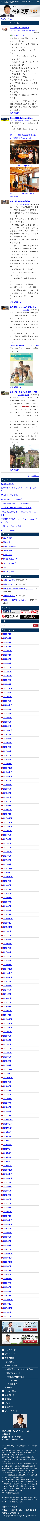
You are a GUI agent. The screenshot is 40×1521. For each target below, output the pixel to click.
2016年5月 (7, 898)
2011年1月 (7, 1166)
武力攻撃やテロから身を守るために (24, 307)
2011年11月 (7, 1124)
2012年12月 (8, 1069)
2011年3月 (7, 1157)
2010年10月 (8, 1178)
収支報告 (13, 1384)
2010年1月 (7, 1216)
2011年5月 (7, 1149)
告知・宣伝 (25, 30)
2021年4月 (7, 697)
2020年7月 (7, 718)
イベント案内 (10, 1391)
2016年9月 (7, 881)
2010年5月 (7, 1199)
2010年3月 (7, 1208)
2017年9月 (7, 831)
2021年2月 (7, 701)
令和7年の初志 (9, 584)
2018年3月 (7, 806)
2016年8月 (7, 885)
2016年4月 (7, 902)
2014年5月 (7, 998)
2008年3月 (7, 1287)
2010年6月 (7, 1195)
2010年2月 (7, 1212)
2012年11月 (8, 1074)
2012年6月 (7, 1094)
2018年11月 (8, 772)
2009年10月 (8, 1224)
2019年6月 (7, 743)
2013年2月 (7, 1061)
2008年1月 (7, 1295)
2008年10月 (8, 1262)
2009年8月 (7, 1233)
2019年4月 (7, 751)
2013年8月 (7, 1036)
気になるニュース (10, 559)
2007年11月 (8, 1304)
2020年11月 (8, 705)
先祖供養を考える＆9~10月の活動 (23, 392)
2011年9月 (7, 1132)
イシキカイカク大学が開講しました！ (16, 508)
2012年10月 (8, 1078)
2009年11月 (8, 1220)
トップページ (10, 1350)
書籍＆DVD (9, 1395)
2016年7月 (7, 889)
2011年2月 (7, 1161)
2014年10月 (8, 977)
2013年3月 (7, 1057)
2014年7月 (7, 990)
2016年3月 (7, 906)
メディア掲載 (11, 1366)
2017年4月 (7, 852)
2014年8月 (7, 986)
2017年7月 (7, 839)
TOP (3, 19)
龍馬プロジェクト (13, 1373)
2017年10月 (8, 826)
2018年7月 (7, 789)
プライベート (8, 551)
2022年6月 (7, 667)
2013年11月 (8, 1023)
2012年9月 (7, 1082)
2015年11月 (8, 923)
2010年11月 (8, 1174)
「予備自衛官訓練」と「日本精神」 (15, 503)
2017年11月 (8, 822)
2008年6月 (7, 1275)
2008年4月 (7, 1283)
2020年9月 (7, 709)
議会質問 (13, 1380)
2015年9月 (7, 931)
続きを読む (15, 113)
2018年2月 (7, 810)
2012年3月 (7, 1107)
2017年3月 (7, 856)
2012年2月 (7, 1111)
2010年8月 (7, 1187)
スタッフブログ (9, 563)
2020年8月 (7, 713)
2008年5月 (7, 1279)
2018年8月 (7, 785)
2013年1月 (7, 1065)
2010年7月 (7, 1191)
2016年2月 (7, 910)
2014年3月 (7, 1007)
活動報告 (27, 120)
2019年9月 (7, 734)
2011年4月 (7, 1153)
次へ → (36, 476)
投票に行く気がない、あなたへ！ (16, 600)
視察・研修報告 (9, 546)
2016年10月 (8, 877)
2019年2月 (7, 759)
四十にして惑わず (8, 530)
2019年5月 (7, 747)
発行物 (9, 1387)
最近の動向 (32, 30)
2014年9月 (7, 981)
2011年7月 (7, 1141)
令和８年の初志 (9, 580)
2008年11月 (8, 1258)
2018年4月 (7, 801)
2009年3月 (7, 1249)
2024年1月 (7, 646)
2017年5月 (7, 847)
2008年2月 (7, 1291)
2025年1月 (7, 638)
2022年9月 (7, 659)
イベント (10, 19)
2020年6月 (7, 722)
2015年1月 (7, 965)
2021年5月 (7, 693)
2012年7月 (7, 1090)
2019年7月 (7, 739)
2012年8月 (7, 1086)
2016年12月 (8, 868)
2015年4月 (7, 952)
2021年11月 (8, 688)
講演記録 (10, 1362)
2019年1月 (7, 764)
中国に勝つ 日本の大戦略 (20, 201)
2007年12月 (8, 1300)
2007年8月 (7, 1316)
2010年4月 (7, 1203)
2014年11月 (8, 973)
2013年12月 (8, 1019)
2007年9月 (7, 1312)
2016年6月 (7, 893)
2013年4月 (7, 1053)
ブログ (6, 567)
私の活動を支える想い (10, 495)
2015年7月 (7, 940)
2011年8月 (7, 1136)
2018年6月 (7, 793)
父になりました (7, 484)
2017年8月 (7, 835)
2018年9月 (7, 780)
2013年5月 (7, 1048)
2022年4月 (7, 672)
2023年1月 (7, 655)
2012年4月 (7, 1103)
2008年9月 (7, 1266)
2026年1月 (7, 634)
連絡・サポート (11, 1411)
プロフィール (10, 1354)
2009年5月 (7, 1241)
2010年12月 (8, 1170)
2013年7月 (7, 1040)
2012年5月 (7, 1099)
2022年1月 (7, 684)
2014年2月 (7, 1011)
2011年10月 (8, 1128)
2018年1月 (7, 814)
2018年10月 (8, 776)
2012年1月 (7, 1115)
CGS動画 (8, 1399)
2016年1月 (7, 914)
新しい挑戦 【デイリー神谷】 (21, 118)
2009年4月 (7, 1245)
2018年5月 (7, 797)
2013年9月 (7, 1032)
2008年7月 (7, 1270)
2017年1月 (7, 864)
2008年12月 (8, 1254)
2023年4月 (7, 651)
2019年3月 (7, 755)
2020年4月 (7, 726)
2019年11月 (8, 730)
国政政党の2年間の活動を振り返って (18, 589)
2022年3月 (7, 676)
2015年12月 (8, 919)
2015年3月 (7, 956)
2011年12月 (8, 1120)
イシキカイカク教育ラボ (19, 28)
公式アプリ (9, 1407)
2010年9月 (7, 1182)
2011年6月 (7, 1145)
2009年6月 (7, 1237)
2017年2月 (7, 860)
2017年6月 (7, 843)
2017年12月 (8, 818)
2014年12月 (8, 969)
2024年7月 (7, 642)
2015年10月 (8, 927)
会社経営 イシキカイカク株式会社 (20, 1369)
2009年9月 (7, 1228)
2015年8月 (7, 935)
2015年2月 (7, 960)
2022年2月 (7, 680)
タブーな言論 (8, 571)
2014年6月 (7, 994)
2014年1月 (7, 1015)
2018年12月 (8, 768)
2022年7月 (7, 663)
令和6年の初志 (9, 596)
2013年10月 (8, 1027)
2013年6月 (7, 1044)
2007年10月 (8, 1308)
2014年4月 (7, 1002)
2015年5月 (7, 948)
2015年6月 (7, 944)
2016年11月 (8, 873)
